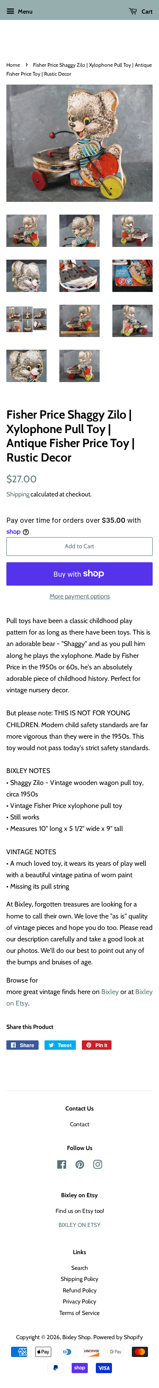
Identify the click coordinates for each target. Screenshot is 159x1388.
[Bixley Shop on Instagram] (97, 1166)
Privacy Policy (79, 1301)
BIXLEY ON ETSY (79, 1224)
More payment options (80, 596)
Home (13, 65)
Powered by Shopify (118, 1337)
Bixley (110, 992)
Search (79, 1267)
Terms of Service (79, 1312)
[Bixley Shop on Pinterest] (79, 1166)
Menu (25, 11)
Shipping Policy (79, 1278)
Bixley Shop (76, 1337)
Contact (79, 1124)
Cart (146, 11)
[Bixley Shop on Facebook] (62, 1166)
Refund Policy (80, 1290)
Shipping (17, 494)
